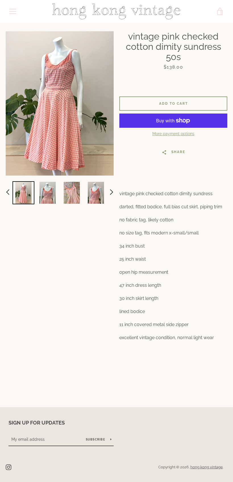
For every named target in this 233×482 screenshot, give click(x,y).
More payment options (173, 133)
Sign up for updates (37, 423)
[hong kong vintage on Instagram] (8, 466)
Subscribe (96, 439)
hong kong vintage (206, 467)
